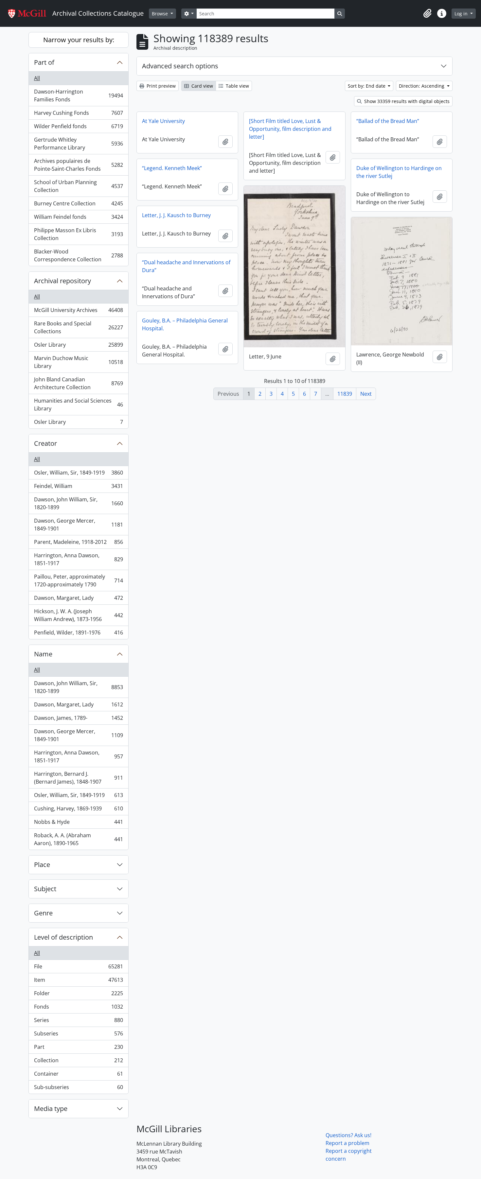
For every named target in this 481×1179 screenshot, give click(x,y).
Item (78, 981)
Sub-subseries (78, 1089)
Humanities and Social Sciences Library (78, 404)
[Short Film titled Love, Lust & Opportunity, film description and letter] (290, 128)
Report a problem (347, 1143)
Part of (44, 62)
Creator (45, 443)
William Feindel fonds (78, 218)
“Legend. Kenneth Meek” (172, 168)
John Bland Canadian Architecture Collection (78, 383)
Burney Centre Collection (78, 205)
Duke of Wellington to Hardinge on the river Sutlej (399, 172)
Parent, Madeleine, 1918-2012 (78, 543)
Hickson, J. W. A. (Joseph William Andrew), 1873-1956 (78, 615)
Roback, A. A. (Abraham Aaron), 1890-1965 (78, 839)
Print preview (160, 86)
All (37, 78)
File (78, 968)
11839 (344, 393)
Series (78, 1021)
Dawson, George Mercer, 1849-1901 (78, 524)
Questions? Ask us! (348, 1135)
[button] (427, 13)
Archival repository (62, 280)
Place (42, 864)
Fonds (78, 1008)
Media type (50, 1108)
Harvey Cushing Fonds (78, 114)
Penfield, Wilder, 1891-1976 (78, 634)
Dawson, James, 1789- (78, 719)
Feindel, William (78, 487)
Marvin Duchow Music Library (78, 362)
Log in (461, 13)
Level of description (63, 937)
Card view (201, 86)
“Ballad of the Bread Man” (387, 121)
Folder (78, 995)
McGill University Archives (78, 311)
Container (78, 1075)
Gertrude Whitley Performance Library (78, 143)
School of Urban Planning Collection (78, 186)
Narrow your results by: (78, 39)
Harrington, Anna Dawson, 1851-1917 (78, 559)
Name (43, 654)
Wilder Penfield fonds (78, 128)
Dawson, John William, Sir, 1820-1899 (78, 503)
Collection (78, 1062)
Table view (236, 86)
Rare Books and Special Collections (78, 327)
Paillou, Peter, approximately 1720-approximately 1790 (78, 580)
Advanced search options (180, 65)
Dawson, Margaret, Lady (78, 599)
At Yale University (163, 121)
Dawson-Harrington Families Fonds (78, 95)
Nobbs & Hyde (78, 823)
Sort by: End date (367, 86)
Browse (160, 13)
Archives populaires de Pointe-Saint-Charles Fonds (78, 164)
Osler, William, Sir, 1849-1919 (78, 474)
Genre (43, 913)
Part (78, 1048)
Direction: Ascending (422, 86)
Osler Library (78, 346)
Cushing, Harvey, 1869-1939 (78, 810)
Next (366, 393)
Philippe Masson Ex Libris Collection (78, 234)
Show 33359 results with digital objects (406, 101)
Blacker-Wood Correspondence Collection (78, 255)
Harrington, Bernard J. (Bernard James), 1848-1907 (78, 777)
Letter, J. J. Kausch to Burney (176, 215)
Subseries (78, 1035)
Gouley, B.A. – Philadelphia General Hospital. (185, 324)
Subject (45, 888)
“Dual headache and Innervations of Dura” (186, 266)
